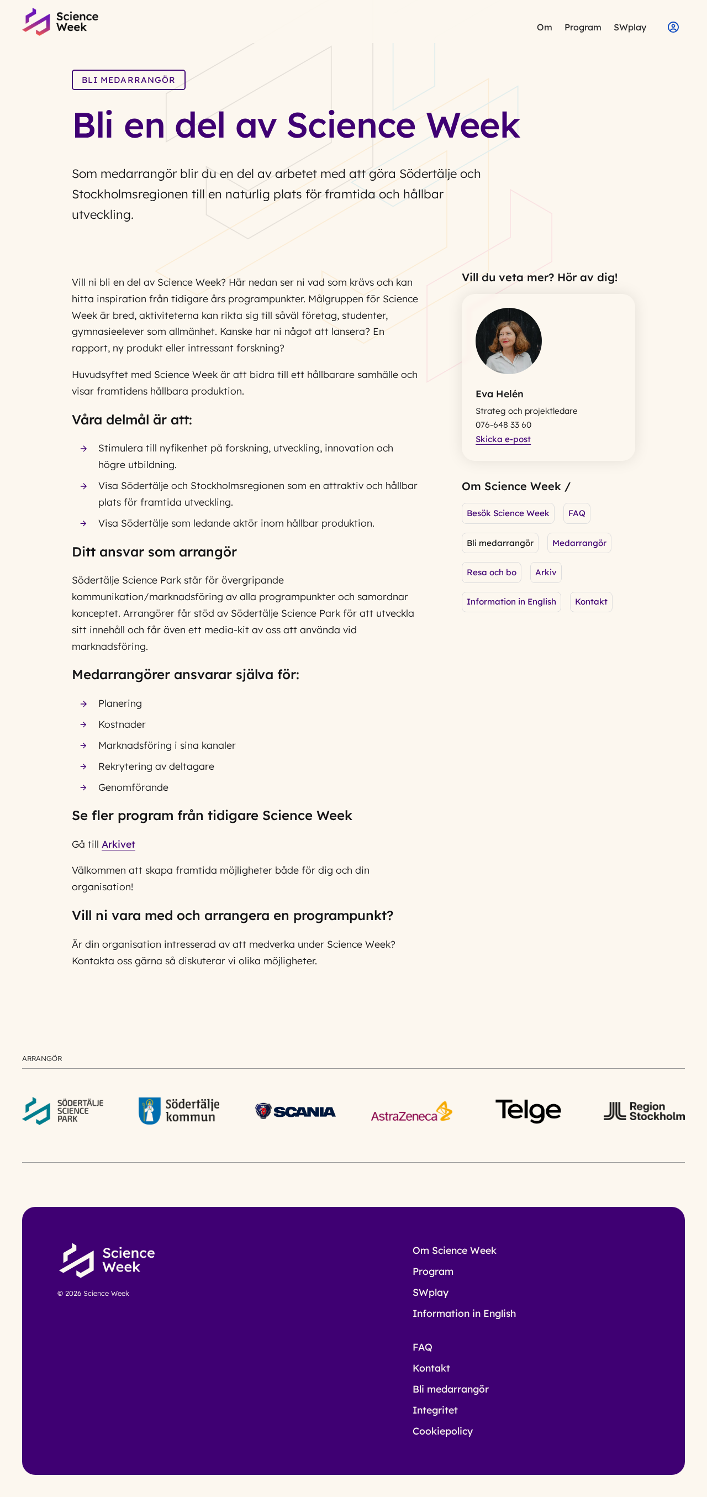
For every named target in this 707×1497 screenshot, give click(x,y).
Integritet (435, 1410)
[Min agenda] (669, 25)
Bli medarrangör (451, 1389)
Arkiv (546, 572)
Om (544, 27)
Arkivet (118, 844)
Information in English (511, 601)
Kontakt (591, 601)
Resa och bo (491, 572)
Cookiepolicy (443, 1431)
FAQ (576, 513)
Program (583, 27)
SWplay (630, 27)
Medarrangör (579, 543)
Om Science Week (455, 1250)
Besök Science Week (508, 513)
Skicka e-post (503, 439)
